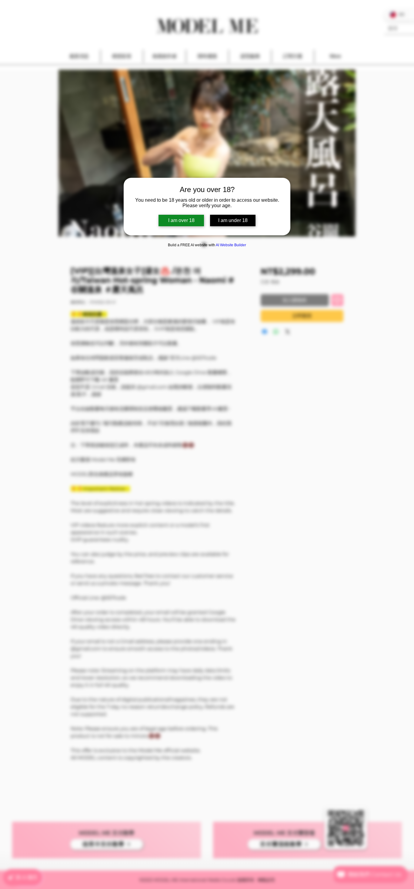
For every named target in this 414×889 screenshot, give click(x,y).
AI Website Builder (231, 245)
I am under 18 (233, 220)
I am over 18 (181, 220)
